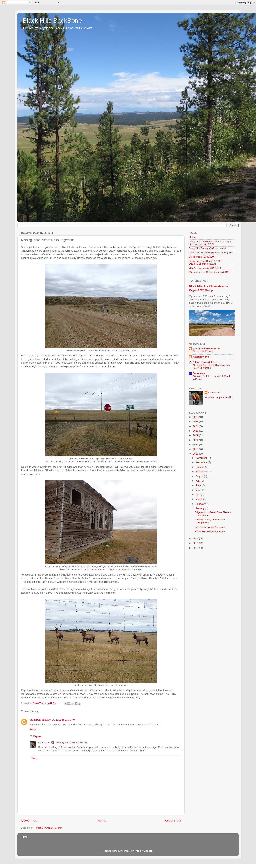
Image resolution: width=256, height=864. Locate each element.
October (200, 467)
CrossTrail (44, 742)
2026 (196, 417)
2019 (196, 449)
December (202, 458)
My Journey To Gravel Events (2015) (209, 272)
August (200, 476)
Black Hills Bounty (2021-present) (207, 248)
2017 (196, 538)
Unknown (35, 720)
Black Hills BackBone (52, 20)
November (202, 462)
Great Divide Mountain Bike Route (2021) (211, 252)
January (200, 508)
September (202, 471)
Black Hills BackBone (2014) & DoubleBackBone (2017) (205, 262)
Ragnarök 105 (201, 356)
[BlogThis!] (69, 703)
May (198, 490)
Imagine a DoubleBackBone (210, 527)
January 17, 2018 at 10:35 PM (58, 720)
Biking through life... (205, 362)
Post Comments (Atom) (49, 828)
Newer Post (29, 820)
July (198, 480)
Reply (32, 729)
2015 (196, 548)
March (199, 499)
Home (101, 820)
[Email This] (66, 703)
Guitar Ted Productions (206, 348)
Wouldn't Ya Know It (203, 351)
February (201, 503)
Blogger (147, 851)
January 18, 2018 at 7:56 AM (71, 742)
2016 (196, 543)
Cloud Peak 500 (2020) (202, 257)
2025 (196, 421)
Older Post (173, 820)
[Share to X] (72, 703)
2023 (196, 431)
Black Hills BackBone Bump (210, 531)
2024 (196, 426)
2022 (196, 435)
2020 (196, 444)
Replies (37, 736)
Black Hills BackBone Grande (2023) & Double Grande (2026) (210, 243)
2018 (196, 454)
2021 (196, 440)
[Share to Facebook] (75, 703)
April (198, 494)
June (199, 485)
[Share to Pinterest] (79, 703)
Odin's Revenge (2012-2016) (205, 268)
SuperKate (199, 373)
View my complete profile (218, 397)
